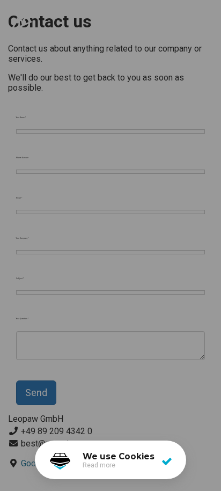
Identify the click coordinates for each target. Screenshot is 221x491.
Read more (99, 465)
